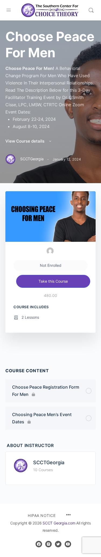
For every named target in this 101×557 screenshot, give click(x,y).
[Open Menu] (8, 10)
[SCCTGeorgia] (21, 465)
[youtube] (68, 544)
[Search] (91, 10)
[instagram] (48, 544)
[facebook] (39, 544)
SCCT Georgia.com (59, 523)
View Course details (25, 141)
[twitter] (58, 544)
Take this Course (53, 281)
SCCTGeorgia (48, 462)
